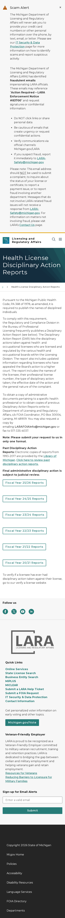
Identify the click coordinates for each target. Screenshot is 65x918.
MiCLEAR (11, 685)
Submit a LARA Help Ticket (24, 689)
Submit (32, 810)
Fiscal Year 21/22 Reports (24, 546)
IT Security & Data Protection (26, 697)
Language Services (19, 891)
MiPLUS (10, 681)
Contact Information (19, 701)
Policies (11, 863)
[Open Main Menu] (60, 239)
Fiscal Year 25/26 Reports (24, 482)
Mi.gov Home (15, 854)
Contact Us (27, 225)
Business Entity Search (21, 677)
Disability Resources (20, 882)
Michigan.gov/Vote (22, 722)
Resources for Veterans (21, 773)
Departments (16, 910)
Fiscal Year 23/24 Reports (24, 514)
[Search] (54, 239)
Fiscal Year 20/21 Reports (24, 562)
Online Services (16, 669)
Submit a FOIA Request (22, 693)
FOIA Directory (16, 901)
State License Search (20, 673)
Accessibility (14, 873)
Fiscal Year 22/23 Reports (24, 530)
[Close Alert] (60, 7)
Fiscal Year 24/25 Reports (24, 498)
